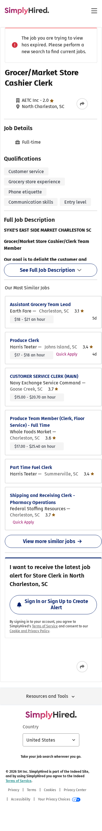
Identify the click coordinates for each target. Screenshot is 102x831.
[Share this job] (82, 103)
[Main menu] (94, 10)
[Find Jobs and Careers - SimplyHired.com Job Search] (27, 10)
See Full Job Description (47, 270)
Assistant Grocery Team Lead (40, 304)
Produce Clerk (24, 340)
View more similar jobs (49, 541)
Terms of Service (45, 626)
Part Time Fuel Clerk (31, 467)
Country (31, 726)
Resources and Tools (47, 696)
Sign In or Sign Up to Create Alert (56, 604)
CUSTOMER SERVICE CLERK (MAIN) (44, 376)
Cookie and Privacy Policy (29, 631)
